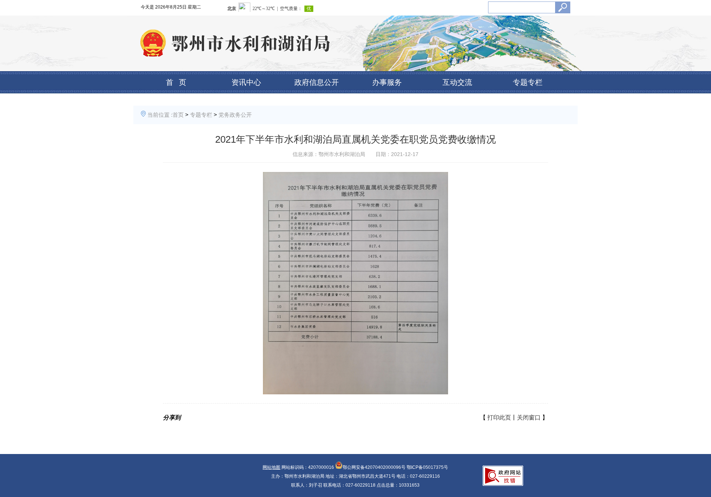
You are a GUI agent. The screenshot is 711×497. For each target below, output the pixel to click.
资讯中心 (246, 82)
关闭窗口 (529, 417)
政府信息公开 (316, 82)
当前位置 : (160, 115)
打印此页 (499, 417)
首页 (178, 115)
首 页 (176, 82)
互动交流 (457, 82)
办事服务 (387, 82)
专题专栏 (528, 82)
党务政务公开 (235, 115)
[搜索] (562, 7)
